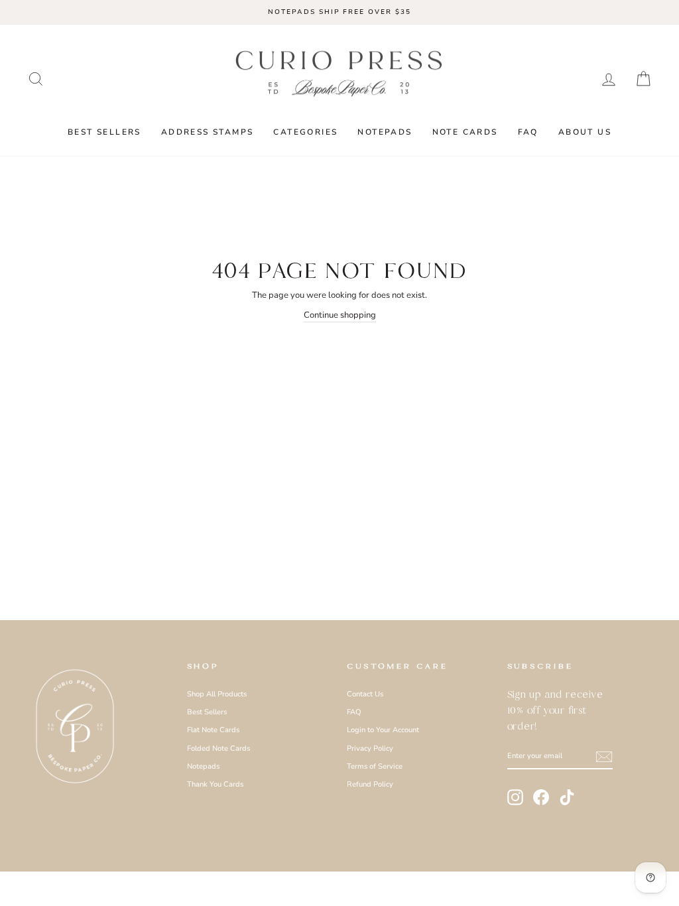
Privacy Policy (370, 748)
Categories (305, 132)
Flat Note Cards (213, 730)
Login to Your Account (383, 730)
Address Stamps (207, 132)
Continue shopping (340, 315)
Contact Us (365, 694)
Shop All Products (217, 694)
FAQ (528, 132)
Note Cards (465, 132)
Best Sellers (104, 132)
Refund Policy (370, 784)
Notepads (384, 132)
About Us (584, 132)
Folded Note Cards (218, 748)
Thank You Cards (215, 784)
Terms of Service (374, 766)
